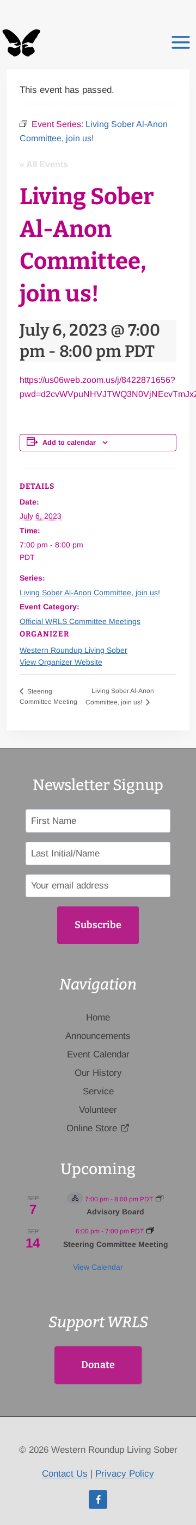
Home (98, 1017)
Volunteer (98, 1110)
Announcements (98, 1036)
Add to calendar (69, 442)
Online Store (91, 1128)
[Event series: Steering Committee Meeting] (150, 1231)
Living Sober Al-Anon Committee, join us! (90, 592)
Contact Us (65, 1474)
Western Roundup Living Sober (73, 650)
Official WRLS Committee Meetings (80, 621)
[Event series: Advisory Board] (159, 1199)
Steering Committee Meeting (115, 1244)
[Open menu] (180, 37)
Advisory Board (115, 1211)
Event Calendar (98, 1054)
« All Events (44, 164)
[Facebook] (98, 1499)
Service (98, 1091)
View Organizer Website (61, 662)
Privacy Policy (124, 1474)
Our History (98, 1073)
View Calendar (98, 1267)
